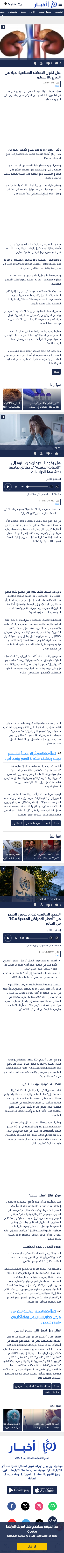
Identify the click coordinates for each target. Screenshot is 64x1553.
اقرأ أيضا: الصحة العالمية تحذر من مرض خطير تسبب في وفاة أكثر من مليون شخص (36, 1316)
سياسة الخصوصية (16, 1535)
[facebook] (11, 1506)
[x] (25, 1506)
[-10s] (51, 487)
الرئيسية (59, 12)
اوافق (32, 1546)
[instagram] (39, 1506)
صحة (23, 12)
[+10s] (57, 487)
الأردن (32, 12)
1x (16, 486)
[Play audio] (8, 486)
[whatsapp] (52, 1506)
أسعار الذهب (45, 12)
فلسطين (12, 12)
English (12, 4)
